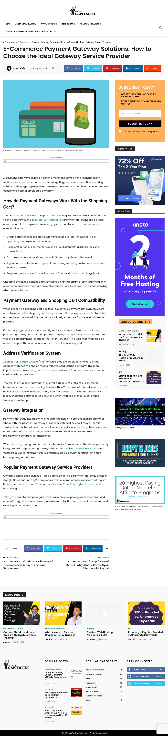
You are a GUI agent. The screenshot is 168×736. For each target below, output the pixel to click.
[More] (107, 548)
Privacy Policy (152, 131)
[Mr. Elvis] (9, 68)
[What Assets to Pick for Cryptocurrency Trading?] (154, 336)
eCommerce (9, 42)
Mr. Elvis (20, 68)
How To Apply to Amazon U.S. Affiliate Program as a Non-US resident (55, 714)
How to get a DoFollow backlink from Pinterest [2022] (56, 695)
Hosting (122, 351)
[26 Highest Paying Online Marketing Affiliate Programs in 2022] (76, 672)
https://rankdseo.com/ (125, 428)
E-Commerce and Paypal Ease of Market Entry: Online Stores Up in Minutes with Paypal (87, 565)
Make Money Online (129, 331)
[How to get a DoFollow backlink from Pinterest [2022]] (76, 692)
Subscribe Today (140, 124)
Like (160, 669)
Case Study (49, 689)
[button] (161, 28)
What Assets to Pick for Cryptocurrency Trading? (131, 337)
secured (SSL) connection (47, 219)
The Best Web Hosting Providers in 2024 (131, 358)
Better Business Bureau (84, 448)
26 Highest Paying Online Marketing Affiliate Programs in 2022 (55, 676)
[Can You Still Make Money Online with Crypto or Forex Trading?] (21, 613)
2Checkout (69, 484)
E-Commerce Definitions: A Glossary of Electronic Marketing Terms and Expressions (28, 565)
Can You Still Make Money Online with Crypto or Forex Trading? (19, 635)
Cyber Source (85, 484)
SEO (121, 372)
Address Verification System (20, 361)
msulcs (6, 642)
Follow (158, 676)
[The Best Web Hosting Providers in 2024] (154, 356)
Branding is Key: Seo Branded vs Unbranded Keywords (132, 378)
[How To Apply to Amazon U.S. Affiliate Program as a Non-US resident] (76, 710)
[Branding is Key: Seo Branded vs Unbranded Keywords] (154, 377)
